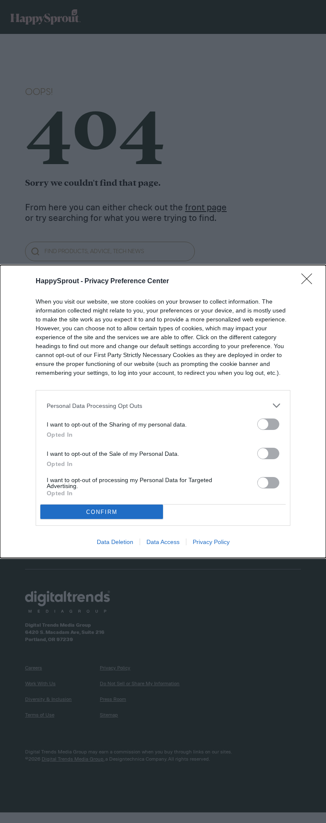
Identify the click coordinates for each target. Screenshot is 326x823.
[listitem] (163, 405)
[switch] (268, 424)
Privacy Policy (211, 541)
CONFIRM (102, 512)
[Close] (309, 281)
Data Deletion (115, 541)
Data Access (163, 541)
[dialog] (163, 411)
